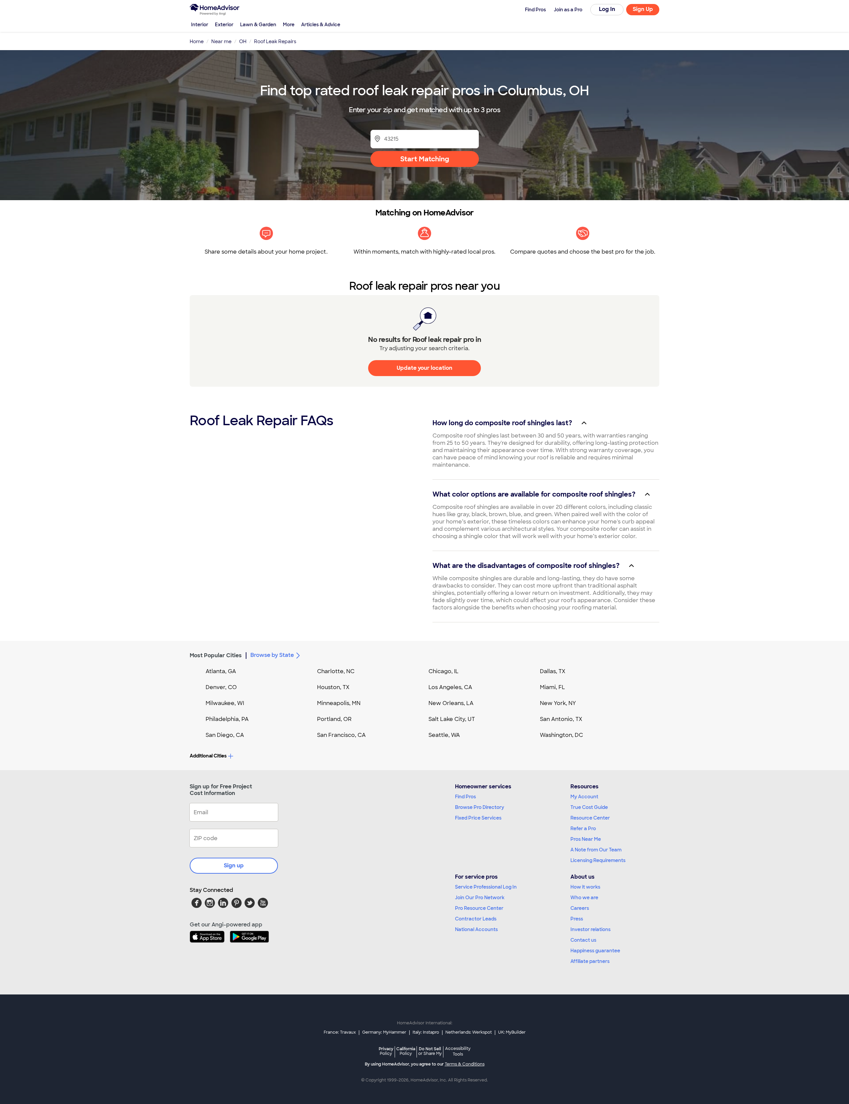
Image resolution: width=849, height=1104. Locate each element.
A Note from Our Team (595, 850)
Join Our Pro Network (479, 898)
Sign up (234, 865)
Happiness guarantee (595, 951)
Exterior (224, 25)
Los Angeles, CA (450, 687)
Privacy (386, 1051)
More (288, 25)
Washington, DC (561, 735)
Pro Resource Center (479, 908)
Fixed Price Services (478, 818)
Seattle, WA (444, 735)
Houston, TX (333, 687)
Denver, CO (221, 687)
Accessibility (458, 1051)
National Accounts (476, 929)
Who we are (584, 898)
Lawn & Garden (258, 25)
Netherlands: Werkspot (468, 1032)
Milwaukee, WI (225, 703)
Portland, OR (334, 719)
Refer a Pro (583, 828)
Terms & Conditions (465, 1064)
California (405, 1051)
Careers (579, 908)
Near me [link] (221, 41)
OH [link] (242, 41)
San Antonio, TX (561, 719)
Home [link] (197, 41)
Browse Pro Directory (479, 807)
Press (576, 919)
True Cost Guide (589, 807)
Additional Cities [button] (208, 756)
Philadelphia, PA (227, 719)
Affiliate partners (590, 961)
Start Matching (424, 159)
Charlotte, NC (336, 671)
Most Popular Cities (216, 655)
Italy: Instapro (426, 1032)
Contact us (583, 940)
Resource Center (590, 818)
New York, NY (558, 703)
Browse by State (272, 655)
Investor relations (590, 929)
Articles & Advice (320, 25)
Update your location (424, 367)
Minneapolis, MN (338, 703)
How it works (585, 887)
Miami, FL (552, 687)
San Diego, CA (225, 735)
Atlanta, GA (221, 671)
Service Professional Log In (486, 887)
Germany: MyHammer (384, 1032)
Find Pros (465, 797)
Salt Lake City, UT (451, 719)
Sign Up (643, 9)
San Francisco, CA (341, 735)
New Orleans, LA (451, 703)
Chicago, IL (443, 671)
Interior (199, 25)
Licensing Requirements (597, 860)
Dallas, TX (552, 671)
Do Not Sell (430, 1051)
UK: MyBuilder (512, 1032)
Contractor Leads (475, 919)
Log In (607, 9)
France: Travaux (340, 1032)
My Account (584, 797)
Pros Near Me (585, 839)
